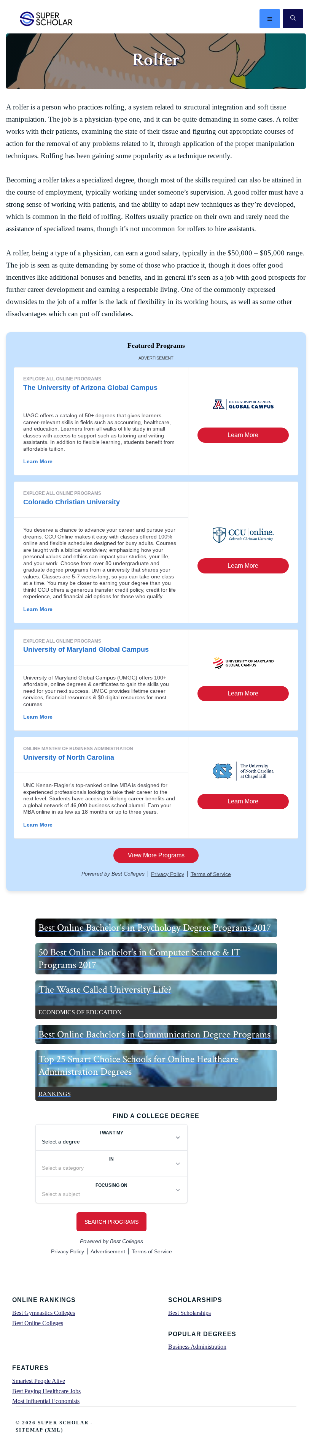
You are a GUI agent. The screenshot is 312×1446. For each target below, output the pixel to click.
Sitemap (29, 1430)
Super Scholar (46, 18)
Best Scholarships (189, 1313)
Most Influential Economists (46, 1401)
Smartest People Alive (38, 1381)
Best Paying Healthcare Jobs (46, 1391)
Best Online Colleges (37, 1323)
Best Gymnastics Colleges (43, 1313)
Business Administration (197, 1346)
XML (54, 1430)
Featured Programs (156, 345)
